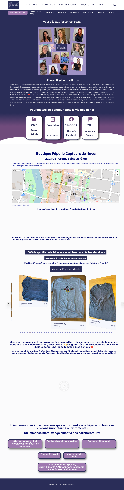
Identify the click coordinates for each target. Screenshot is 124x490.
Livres (100, 12)
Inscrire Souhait (68, 4)
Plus (110, 12)
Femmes (61, 12)
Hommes (73, 12)
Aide (101, 4)
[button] (20, 332)
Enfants (49, 12)
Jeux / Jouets (88, 12)
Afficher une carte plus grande (20, 205)
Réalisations (30, 4)
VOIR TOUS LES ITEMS (18, 12)
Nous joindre (88, 4)
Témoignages (48, 4)
